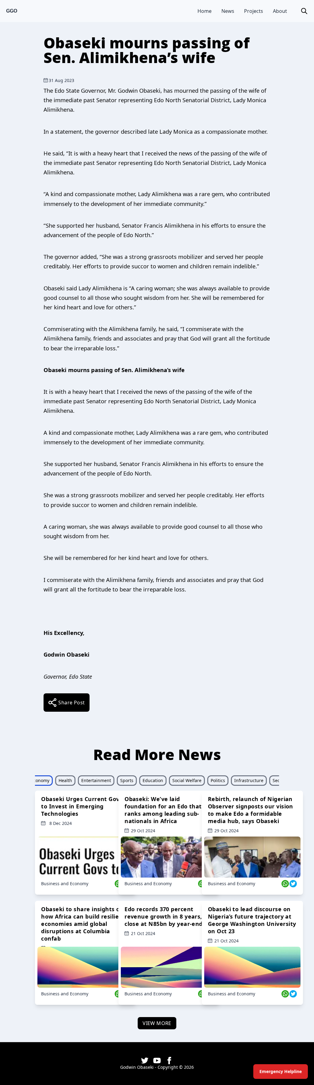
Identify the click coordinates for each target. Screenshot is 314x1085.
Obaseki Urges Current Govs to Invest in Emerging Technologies (81, 806)
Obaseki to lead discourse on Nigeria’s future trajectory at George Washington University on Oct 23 (252, 920)
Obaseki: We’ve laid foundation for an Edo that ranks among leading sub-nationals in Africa (163, 810)
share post (71, 702)
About (280, 11)
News (227, 11)
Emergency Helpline (280, 1071)
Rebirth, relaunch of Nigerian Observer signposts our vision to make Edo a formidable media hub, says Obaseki (250, 810)
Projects (253, 11)
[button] (304, 11)
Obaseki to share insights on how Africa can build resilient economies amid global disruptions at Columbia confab (83, 923)
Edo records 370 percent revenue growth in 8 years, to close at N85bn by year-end (167, 916)
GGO (11, 10)
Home (204, 11)
